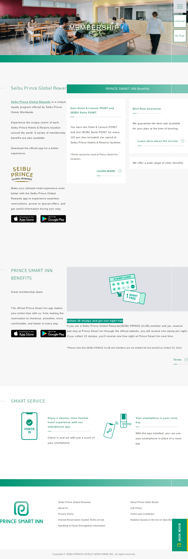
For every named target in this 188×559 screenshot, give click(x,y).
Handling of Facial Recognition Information (81, 525)
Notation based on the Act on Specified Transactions (159, 520)
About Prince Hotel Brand (144, 502)
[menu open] (179, 6)
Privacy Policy (66, 514)
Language (180, 21)
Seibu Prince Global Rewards (31, 101)
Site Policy (136, 508)
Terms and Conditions (142, 514)
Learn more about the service (158, 141)
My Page (180, 36)
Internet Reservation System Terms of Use (81, 520)
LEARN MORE (106, 171)
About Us (63, 508)
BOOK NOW (179, 532)
